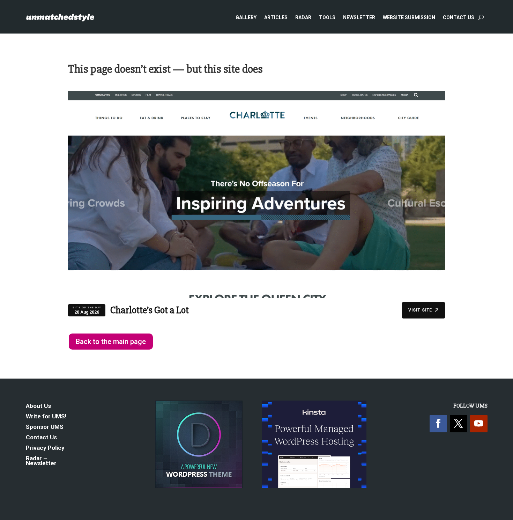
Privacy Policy (45, 448)
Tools (327, 17)
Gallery (246, 17)
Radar (303, 17)
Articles (276, 17)
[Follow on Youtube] (479, 423)
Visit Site (420, 310)
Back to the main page (111, 341)
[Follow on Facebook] (438, 423)
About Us (38, 406)
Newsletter (359, 17)
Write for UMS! (46, 417)
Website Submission (409, 17)
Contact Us (458, 17)
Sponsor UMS (45, 427)
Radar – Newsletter (41, 461)
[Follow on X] (458, 423)
